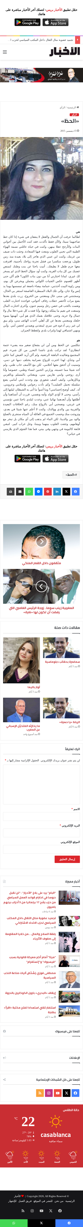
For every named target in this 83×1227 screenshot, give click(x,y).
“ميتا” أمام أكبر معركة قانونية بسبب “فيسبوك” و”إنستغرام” (32, 959)
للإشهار (12, 1201)
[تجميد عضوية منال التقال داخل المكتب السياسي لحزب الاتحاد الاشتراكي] (69, 921)
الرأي (62, 107)
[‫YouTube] (58, 1093)
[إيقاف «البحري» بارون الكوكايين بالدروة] (69, 997)
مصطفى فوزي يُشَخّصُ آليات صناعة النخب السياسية (30, 975)
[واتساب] (29, 491)
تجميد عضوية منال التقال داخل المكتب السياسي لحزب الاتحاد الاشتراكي (31, 920)
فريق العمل (25, 1201)
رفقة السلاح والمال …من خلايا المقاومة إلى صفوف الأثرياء (30, 936)
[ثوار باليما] (21, 660)
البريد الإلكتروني (70, 825)
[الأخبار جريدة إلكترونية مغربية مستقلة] (64, 52)
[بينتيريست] (48, 491)
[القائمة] (5, 53)
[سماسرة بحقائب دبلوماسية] (61, 647)
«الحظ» (70, 474)
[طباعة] (10, 491)
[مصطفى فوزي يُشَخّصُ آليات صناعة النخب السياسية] (69, 979)
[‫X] (66, 491)
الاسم (75, 809)
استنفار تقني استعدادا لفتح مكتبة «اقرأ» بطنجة (30, 1010)
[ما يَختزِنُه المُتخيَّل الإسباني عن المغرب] (21, 710)
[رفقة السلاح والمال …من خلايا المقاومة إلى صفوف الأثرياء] (69, 942)
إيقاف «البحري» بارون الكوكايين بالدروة (30, 992)
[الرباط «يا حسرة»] (61, 708)
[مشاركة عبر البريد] (20, 491)
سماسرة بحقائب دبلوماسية (62, 661)
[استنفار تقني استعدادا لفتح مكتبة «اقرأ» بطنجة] (69, 1011)
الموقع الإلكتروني (70, 842)
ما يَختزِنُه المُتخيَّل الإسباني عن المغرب (23, 727)
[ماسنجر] (38, 491)
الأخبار (17, 1196)
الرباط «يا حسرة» (69, 722)
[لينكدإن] (57, 491)
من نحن (59, 1201)
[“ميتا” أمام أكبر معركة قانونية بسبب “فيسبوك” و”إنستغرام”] (69, 961)
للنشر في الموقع (43, 1201)
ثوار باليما (34, 687)
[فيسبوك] (76, 491)
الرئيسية (72, 107)
